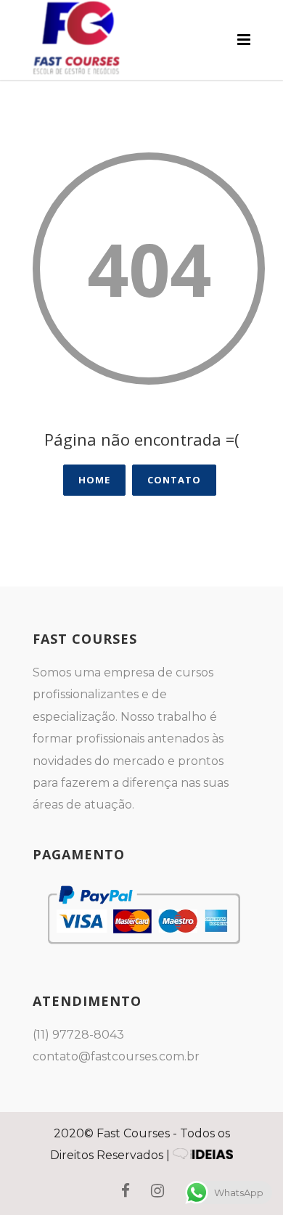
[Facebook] (125, 1191)
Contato (174, 479)
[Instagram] (157, 1191)
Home (94, 479)
